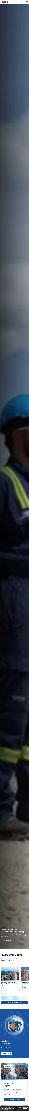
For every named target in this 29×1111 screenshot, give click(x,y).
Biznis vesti (4, 989)
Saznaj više (13, 1099)
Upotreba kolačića (4, 1109)
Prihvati (25, 1107)
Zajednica (17, 997)
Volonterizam (6, 997)
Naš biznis (7, 1066)
